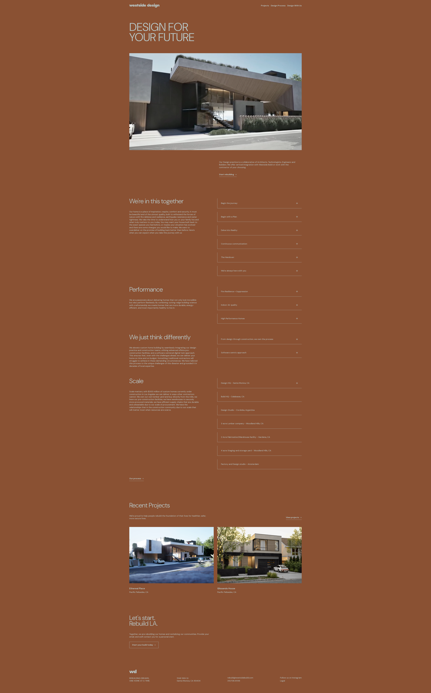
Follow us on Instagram (291, 678)
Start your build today (142, 645)
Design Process (278, 5)
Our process (135, 478)
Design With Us (294, 5)
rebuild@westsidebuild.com (240, 678)
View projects (292, 517)
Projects (265, 5)
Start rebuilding (226, 174)
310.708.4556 (233, 681)
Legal (282, 681)
